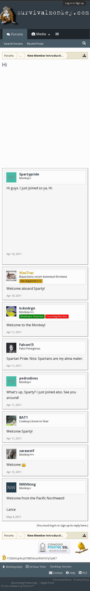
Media (41, 34)
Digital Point (47, 582)
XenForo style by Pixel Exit (49, 585)
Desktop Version (60, 566)
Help (72, 573)
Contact (57, 573)
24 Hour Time (37, 567)
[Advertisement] (45, 115)
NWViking (27, 484)
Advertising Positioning (24, 582)
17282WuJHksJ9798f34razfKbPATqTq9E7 (32, 558)
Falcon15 (26, 345)
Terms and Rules (62, 579)
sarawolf (26, 451)
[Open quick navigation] (84, 55)
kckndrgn (27, 308)
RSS (84, 573)
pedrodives (28, 378)
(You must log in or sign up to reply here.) (62, 525)
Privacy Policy (81, 579)
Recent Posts (35, 43)
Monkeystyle (13, 567)
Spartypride (29, 174)
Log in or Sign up (74, 3)
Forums (17, 34)
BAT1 (23, 417)
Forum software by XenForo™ (18, 585)
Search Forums (13, 43)
